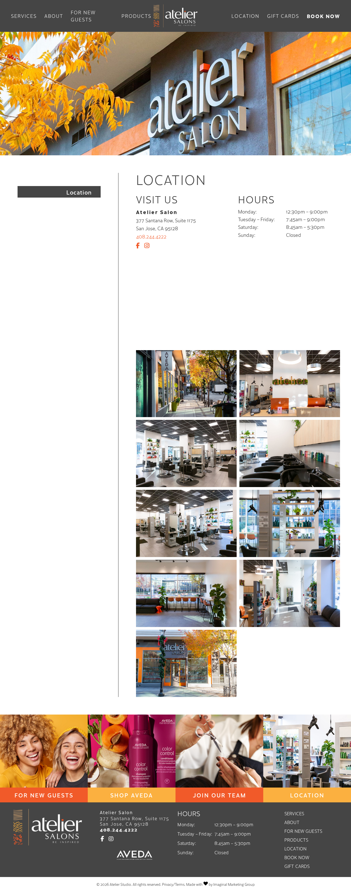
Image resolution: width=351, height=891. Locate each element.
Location (245, 16)
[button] (139, 245)
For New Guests (83, 16)
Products (136, 16)
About (53, 16)
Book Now (323, 15)
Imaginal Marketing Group (234, 884)
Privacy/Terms (173, 884)
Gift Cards (283, 16)
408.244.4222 (151, 236)
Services (24, 16)
